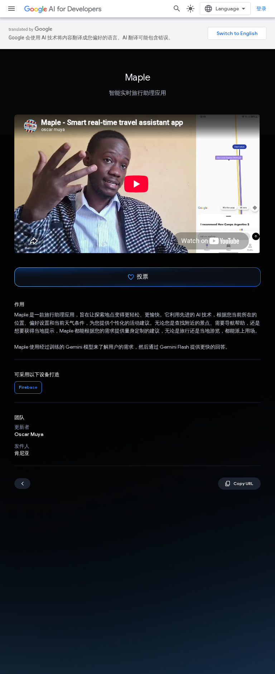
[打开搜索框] (177, 8)
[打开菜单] (11, 8)
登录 (261, 8)
